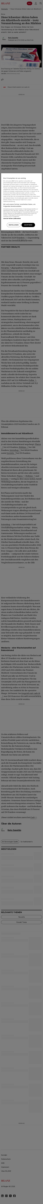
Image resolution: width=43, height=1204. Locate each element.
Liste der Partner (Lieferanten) (12, 218)
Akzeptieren (28, 225)
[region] (21, 201)
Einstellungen (13, 225)
